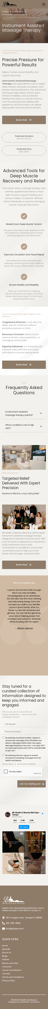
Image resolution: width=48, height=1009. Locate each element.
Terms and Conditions (13, 977)
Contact (6, 973)
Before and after (10, 963)
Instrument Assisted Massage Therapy (21, 18)
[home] (20, 4)
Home (5, 11)
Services (18, 11)
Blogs (4, 956)
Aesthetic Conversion (30, 1002)
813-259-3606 (13, 923)
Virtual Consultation (11, 970)
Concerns (6, 966)
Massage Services (13, 14)
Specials (6, 949)
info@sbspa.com (15, 928)
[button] (43, 4)
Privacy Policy (8, 980)
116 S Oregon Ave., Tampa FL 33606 (24, 917)
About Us (6, 952)
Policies (5, 959)
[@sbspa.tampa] (7, 814)
